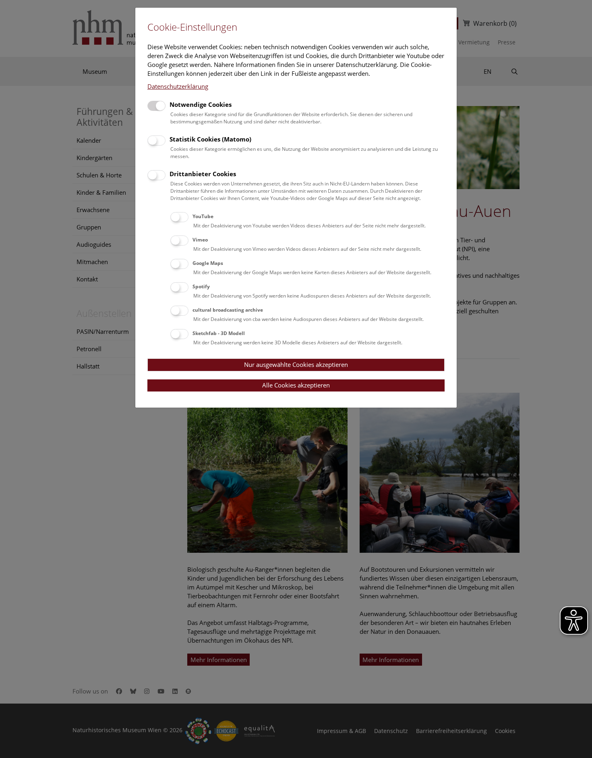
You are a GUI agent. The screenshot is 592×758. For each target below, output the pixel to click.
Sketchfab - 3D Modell (219, 333)
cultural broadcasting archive (228, 309)
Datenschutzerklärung (177, 86)
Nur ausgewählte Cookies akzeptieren (296, 364)
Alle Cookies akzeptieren (296, 385)
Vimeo (200, 239)
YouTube (203, 216)
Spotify (201, 286)
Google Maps (208, 263)
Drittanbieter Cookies (203, 174)
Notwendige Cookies (201, 104)
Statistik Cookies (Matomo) (210, 139)
